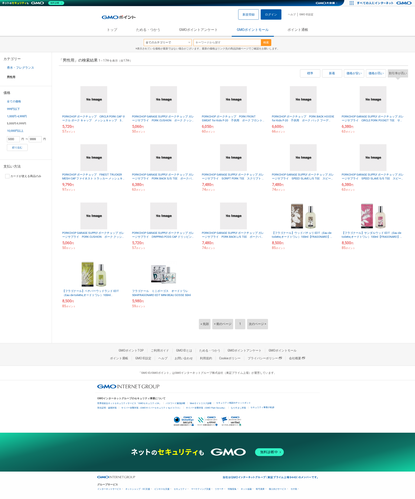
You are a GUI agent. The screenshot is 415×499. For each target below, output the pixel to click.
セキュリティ (180, 489)
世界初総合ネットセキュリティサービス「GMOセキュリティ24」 (129, 403)
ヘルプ (292, 14)
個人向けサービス (277, 489)
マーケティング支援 (201, 489)
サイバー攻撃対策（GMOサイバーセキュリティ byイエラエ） (151, 408)
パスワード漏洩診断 (175, 403)
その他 (293, 489)
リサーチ (219, 489)
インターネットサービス (109, 489)
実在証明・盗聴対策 (107, 408)
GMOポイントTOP (131, 350)
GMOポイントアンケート (198, 30)
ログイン (271, 14)
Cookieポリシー (230, 358)
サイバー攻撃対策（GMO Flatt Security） (206, 408)
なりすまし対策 (238, 408)
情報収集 (232, 489)
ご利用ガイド (160, 350)
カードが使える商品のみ (25, 176)
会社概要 (295, 358)
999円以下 (13, 109)
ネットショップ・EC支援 (137, 489)
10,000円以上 (15, 130)
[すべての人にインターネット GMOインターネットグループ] (385, 3)
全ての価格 (14, 101)
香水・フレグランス (20, 67)
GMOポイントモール (253, 30)
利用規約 (206, 358)
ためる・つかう (148, 30)
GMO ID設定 (306, 14)
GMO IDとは (184, 350)
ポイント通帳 (297, 30)
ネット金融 (246, 489)
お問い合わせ (184, 358)
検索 (266, 42)
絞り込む (17, 147)
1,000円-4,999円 (17, 116)
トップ (112, 30)
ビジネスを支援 (161, 489)
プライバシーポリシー (263, 358)
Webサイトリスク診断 (201, 403)
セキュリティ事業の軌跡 (262, 407)
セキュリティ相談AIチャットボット (233, 403)
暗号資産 (260, 489)
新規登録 (249, 14)
